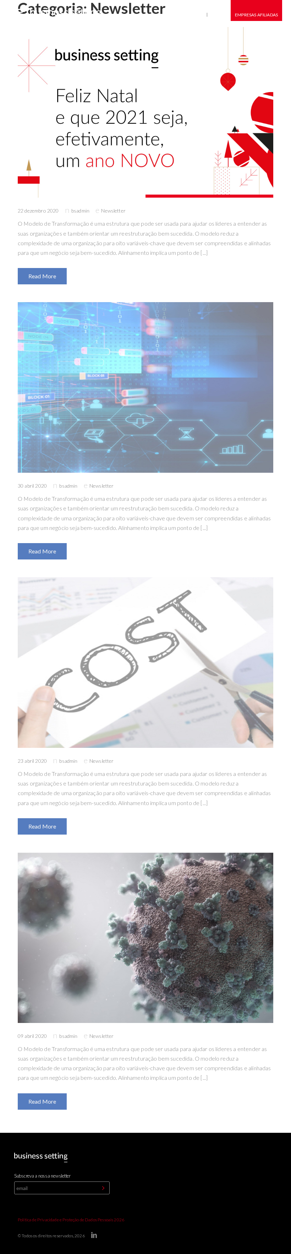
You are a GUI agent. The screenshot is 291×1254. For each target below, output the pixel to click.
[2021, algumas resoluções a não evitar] (145, 112)
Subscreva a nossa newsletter (42, 1176)
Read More (42, 276)
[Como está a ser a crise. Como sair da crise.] (145, 937)
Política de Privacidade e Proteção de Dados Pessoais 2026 (71, 1219)
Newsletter (113, 211)
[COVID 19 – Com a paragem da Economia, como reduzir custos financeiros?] (145, 387)
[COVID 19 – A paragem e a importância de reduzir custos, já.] (145, 662)
